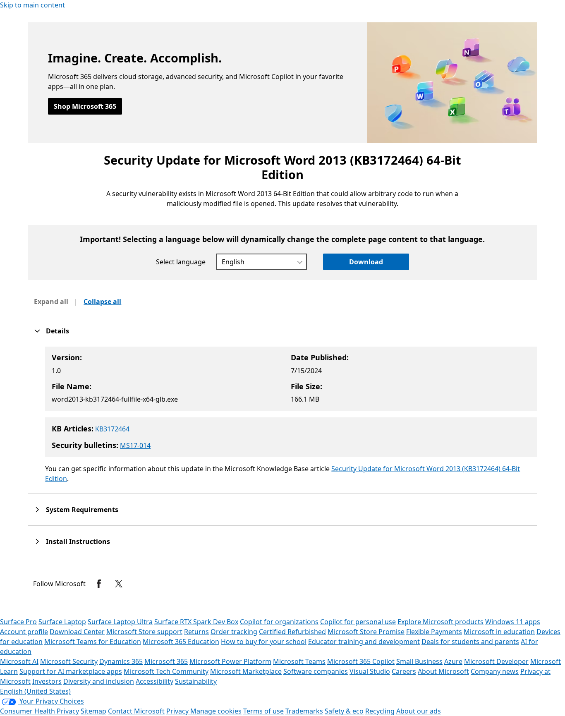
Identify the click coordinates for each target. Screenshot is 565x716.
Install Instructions (78, 541)
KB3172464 (112, 428)
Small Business (419, 661)
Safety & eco (344, 711)
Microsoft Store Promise (366, 631)
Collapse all (102, 301)
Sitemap (93, 711)
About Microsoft (443, 671)
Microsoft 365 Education (181, 641)
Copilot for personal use (358, 621)
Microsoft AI (19, 661)
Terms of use (263, 711)
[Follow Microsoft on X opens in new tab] (118, 583)
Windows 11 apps (512, 621)
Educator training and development (364, 641)
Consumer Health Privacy (39, 711)
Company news (495, 671)
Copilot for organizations (279, 621)
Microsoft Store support (144, 631)
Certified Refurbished (292, 631)
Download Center (77, 631)
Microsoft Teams (299, 661)
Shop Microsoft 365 (85, 106)
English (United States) (35, 691)
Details (57, 330)
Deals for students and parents (470, 641)
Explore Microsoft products (440, 621)
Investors (47, 681)
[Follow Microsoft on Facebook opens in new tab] (98, 583)
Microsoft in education (499, 631)
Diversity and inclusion (98, 681)
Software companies (315, 671)
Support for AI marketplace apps (70, 671)
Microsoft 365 (166, 661)
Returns (196, 631)
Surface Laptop (62, 621)
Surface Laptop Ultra (120, 621)
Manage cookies (216, 711)
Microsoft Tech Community (166, 671)
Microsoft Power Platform (230, 661)
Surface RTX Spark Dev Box (196, 621)
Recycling (380, 711)
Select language (181, 261)
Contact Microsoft (136, 711)
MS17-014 (135, 445)
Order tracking (234, 631)
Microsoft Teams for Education (92, 641)
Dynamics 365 (121, 661)
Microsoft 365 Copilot (361, 661)
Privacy (178, 711)
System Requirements (82, 509)
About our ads (418, 711)
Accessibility (154, 681)
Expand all (51, 301)
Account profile (24, 631)
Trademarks (304, 711)
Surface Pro (18, 621)
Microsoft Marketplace (246, 671)
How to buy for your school (263, 641)
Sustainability (196, 681)
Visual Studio (370, 671)
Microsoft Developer (496, 661)
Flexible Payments (434, 631)
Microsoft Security (69, 661)
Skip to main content (32, 5)
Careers (404, 671)
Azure (453, 661)
